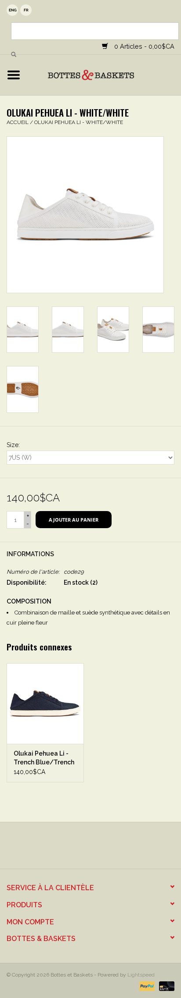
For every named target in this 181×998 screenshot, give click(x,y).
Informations (30, 554)
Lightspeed (141, 975)
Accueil (18, 122)
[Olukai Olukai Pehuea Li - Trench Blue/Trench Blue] (45, 703)
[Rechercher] (13, 55)
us (12, 10)
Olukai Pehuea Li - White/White (78, 122)
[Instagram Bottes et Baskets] (98, 849)
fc (26, 10)
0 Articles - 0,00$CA (143, 46)
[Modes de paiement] (146, 986)
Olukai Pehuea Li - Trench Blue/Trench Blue (44, 758)
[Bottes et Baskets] (104, 74)
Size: (13, 444)
